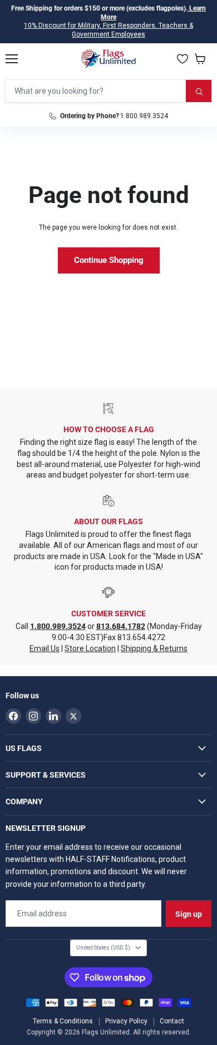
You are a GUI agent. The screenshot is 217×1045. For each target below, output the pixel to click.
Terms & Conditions (63, 1021)
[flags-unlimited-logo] (108, 59)
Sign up (188, 914)
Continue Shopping (109, 260)
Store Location (90, 648)
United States (103, 948)
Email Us (44, 648)
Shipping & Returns (154, 648)
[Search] (198, 91)
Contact (172, 1021)
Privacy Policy (126, 1021)
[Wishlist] (182, 59)
